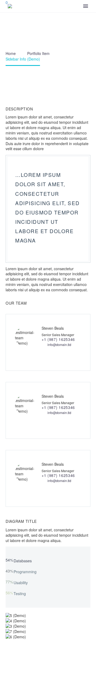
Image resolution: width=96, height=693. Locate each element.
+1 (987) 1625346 (58, 339)
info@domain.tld (59, 344)
